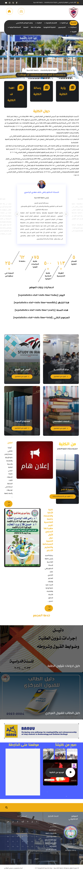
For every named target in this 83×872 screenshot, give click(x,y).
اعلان (54, 823)
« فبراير (37, 859)
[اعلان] (34, 460)
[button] (16, 2)
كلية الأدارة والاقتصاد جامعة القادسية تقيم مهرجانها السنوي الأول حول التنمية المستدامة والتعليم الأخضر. (50, 840)
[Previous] (17, 214)
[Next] (65, 214)
